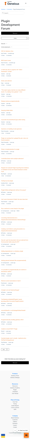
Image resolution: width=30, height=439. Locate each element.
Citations (15, 421)
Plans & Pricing (15, 400)
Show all (3, 43)
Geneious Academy (15, 388)
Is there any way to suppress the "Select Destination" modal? (11, 70)
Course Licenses (15, 407)
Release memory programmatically (10, 101)
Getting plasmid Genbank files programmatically (13, 260)
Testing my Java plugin (7, 181)
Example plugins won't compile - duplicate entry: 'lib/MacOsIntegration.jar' (13, 339)
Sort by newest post (5, 47)
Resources (15, 384)
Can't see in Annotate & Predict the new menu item (14, 199)
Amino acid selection (6, 81)
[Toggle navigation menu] (26, 3)
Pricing (15, 404)
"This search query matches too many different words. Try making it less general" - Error (13, 91)
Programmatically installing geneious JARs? (12, 319)
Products (15, 373)
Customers (15, 420)
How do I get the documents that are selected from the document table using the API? (14, 241)
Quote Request (15, 405)
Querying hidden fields (7, 110)
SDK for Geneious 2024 (7, 51)
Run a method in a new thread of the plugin (12, 208)
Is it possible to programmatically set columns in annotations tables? (13, 270)
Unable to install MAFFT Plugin (9, 329)
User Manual (15, 393)
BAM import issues (6, 60)
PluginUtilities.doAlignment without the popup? (13, 190)
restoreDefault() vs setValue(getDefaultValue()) (13, 310)
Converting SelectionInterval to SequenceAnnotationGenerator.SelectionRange (13, 219)
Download (15, 391)
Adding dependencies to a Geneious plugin (12, 251)
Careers (15, 425)
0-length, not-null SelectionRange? (10, 290)
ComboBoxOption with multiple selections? (12, 158)
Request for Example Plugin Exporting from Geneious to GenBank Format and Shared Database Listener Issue (15, 170)
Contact (15, 427)
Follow (15, 38)
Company (15, 416)
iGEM (15, 409)
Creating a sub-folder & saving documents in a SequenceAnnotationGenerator (13, 230)
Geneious (3, 9)
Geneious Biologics (15, 377)
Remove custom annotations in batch (11, 281)
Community (9, 9)
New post (15, 33)
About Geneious (15, 418)
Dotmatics (15, 423)
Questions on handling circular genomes (11, 129)
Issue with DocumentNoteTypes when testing (13, 119)
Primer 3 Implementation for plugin (10, 149)
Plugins (15, 390)
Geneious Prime (15, 376)
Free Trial (15, 402)
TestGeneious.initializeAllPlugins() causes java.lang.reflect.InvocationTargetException (12, 300)
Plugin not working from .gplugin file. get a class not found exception (14, 139)
